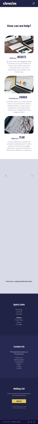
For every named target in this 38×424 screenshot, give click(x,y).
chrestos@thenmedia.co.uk (20, 352)
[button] (33, 3)
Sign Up (19, 401)
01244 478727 (20, 354)
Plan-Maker (19, 314)
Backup (19, 322)
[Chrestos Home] (9, 2)
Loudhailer (19, 312)
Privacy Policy (19, 320)
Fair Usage (19, 324)
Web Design (19, 310)
